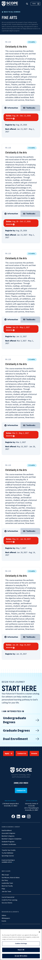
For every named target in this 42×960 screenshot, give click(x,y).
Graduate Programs (8, 842)
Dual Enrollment (15, 738)
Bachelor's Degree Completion (11, 839)
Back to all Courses (12, 12)
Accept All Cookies (21, 956)
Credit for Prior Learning (9, 900)
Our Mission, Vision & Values (11, 878)
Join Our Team (6, 892)
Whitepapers (6, 918)
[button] (27, 4)
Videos (4, 916)
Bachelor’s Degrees (8, 836)
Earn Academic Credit (11, 827)
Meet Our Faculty (7, 886)
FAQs (3, 889)
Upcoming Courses (8, 856)
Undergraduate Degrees (14, 720)
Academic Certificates (9, 844)
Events (4, 921)
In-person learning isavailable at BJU (8, 861)
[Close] (39, 932)
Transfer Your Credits (9, 850)
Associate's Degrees (8, 833)
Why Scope (6, 871)
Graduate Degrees (16, 730)
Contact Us (21, 753)
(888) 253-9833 (21, 782)
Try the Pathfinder (7, 853)
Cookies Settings (21, 944)
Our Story (5, 880)
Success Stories (7, 903)
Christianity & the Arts (16, 46)
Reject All (21, 950)
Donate (34, 753)
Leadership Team (7, 883)
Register (9, 118)
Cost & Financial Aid (8, 897)
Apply (7, 753)
